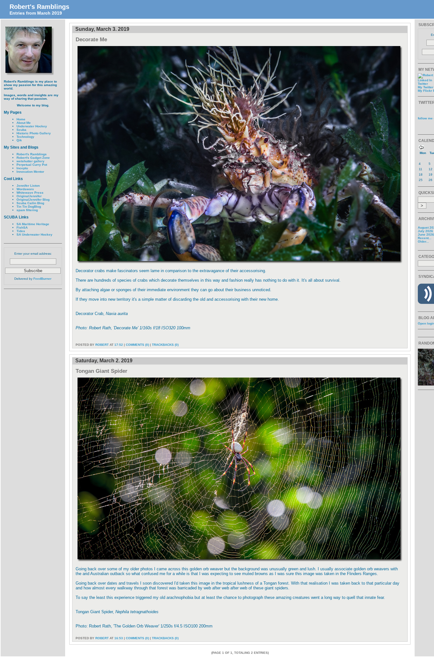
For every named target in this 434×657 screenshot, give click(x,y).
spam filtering (27, 210)
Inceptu (22, 168)
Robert (102, 344)
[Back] (421, 148)
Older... (423, 241)
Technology (25, 136)
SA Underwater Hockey (34, 234)
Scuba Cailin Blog (30, 203)
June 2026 (426, 234)
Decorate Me (91, 39)
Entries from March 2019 (36, 13)
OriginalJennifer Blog (33, 199)
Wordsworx (25, 189)
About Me (24, 122)
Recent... (424, 238)
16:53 (118, 638)
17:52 (118, 344)
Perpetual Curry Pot (32, 164)
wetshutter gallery (30, 161)
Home (21, 119)
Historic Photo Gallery (34, 133)
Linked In (425, 80)
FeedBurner (42, 278)
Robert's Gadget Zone (33, 157)
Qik (19, 140)
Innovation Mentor (30, 171)
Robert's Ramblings (39, 6)
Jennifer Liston (28, 185)
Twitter (423, 83)
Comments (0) (137, 344)
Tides (21, 231)
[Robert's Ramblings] (240, 262)
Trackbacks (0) (165, 344)
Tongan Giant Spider (101, 371)
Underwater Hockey (32, 126)
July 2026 (425, 231)
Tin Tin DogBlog (29, 206)
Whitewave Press (30, 192)
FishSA (22, 227)
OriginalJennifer (29, 196)
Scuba (21, 129)
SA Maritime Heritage (33, 224)
